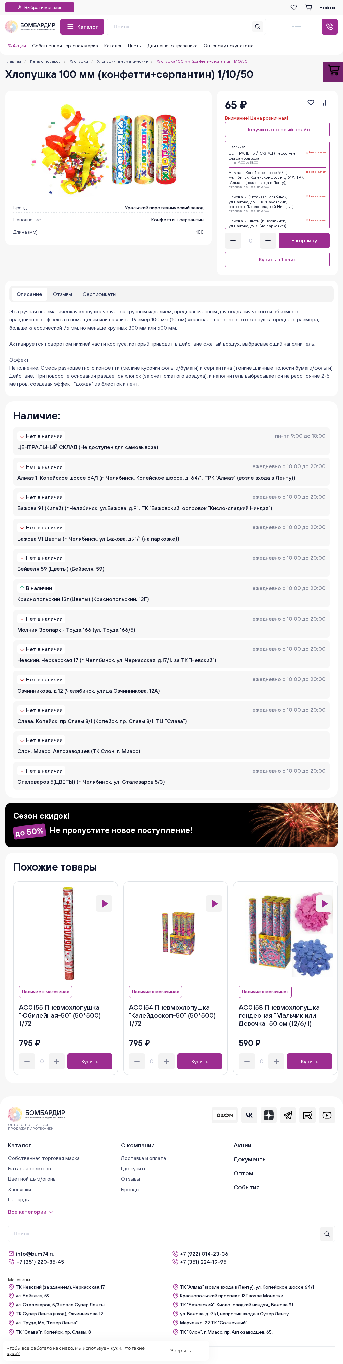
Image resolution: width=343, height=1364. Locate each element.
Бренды (130, 1189)
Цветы (135, 45)
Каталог (87, 27)
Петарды (19, 1199)
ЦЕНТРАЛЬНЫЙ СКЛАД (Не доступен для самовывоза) (87, 447)
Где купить (134, 1168)
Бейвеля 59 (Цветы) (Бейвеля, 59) (61, 569)
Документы (250, 1159)
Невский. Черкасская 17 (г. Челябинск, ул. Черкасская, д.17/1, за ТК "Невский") (116, 660)
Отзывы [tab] (62, 294)
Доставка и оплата (143, 1158)
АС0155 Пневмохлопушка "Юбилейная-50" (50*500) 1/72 (60, 1015)
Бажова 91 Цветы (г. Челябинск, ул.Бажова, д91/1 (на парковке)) (98, 538)
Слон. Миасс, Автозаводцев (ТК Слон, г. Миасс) (78, 751)
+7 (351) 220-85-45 (40, 1262)
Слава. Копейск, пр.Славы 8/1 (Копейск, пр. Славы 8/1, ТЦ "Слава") (102, 721)
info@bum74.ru (35, 1254)
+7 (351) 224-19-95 (203, 1262)
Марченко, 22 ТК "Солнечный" (213, 1322)
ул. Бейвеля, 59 (33, 1295)
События (247, 1187)
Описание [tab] (29, 294)
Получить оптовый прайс (277, 129)
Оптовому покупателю (228, 45)
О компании (138, 1145)
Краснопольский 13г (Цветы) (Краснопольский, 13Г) (83, 599)
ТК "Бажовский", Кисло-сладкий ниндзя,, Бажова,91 (236, 1304)
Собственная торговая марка (65, 45)
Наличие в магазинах (45, 991)
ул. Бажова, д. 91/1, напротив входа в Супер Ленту (234, 1313)
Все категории (27, 1212)
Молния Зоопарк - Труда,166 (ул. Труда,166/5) (76, 630)
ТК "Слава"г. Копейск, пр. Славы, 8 (53, 1332)
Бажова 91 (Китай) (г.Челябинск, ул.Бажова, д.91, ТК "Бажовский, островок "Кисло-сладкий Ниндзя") (144, 508)
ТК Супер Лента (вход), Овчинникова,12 (59, 1313)
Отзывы (130, 1179)
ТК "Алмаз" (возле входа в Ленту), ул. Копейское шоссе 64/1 (247, 1287)
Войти (327, 7)
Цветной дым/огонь (32, 1179)
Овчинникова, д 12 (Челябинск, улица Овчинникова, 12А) (88, 691)
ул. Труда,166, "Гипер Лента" (47, 1322)
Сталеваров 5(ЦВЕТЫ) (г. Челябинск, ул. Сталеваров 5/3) (91, 782)
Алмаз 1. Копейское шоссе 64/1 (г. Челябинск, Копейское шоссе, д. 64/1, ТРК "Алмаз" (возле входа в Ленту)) (156, 478)
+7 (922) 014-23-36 (204, 1254)
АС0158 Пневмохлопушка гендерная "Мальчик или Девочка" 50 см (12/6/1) (279, 1015)
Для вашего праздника (173, 45)
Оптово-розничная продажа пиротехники (31, 1126)
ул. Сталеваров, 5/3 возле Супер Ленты (60, 1304)
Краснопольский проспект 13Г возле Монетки (231, 1295)
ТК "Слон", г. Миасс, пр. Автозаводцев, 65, (226, 1332)
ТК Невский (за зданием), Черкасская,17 (60, 1287)
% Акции (17, 45)
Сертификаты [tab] (99, 294)
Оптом (243, 1173)
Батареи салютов (29, 1168)
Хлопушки (19, 1189)
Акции (242, 1145)
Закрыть (180, 1351)
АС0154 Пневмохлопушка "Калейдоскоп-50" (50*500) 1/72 (172, 1015)
